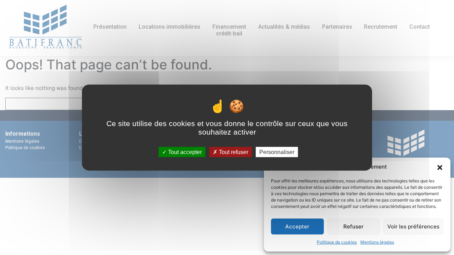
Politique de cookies (337, 242)
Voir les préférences (413, 226)
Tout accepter (184, 152)
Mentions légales (377, 242)
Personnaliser (276, 152)
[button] (439, 166)
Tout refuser (232, 152)
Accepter (297, 226)
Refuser (353, 226)
